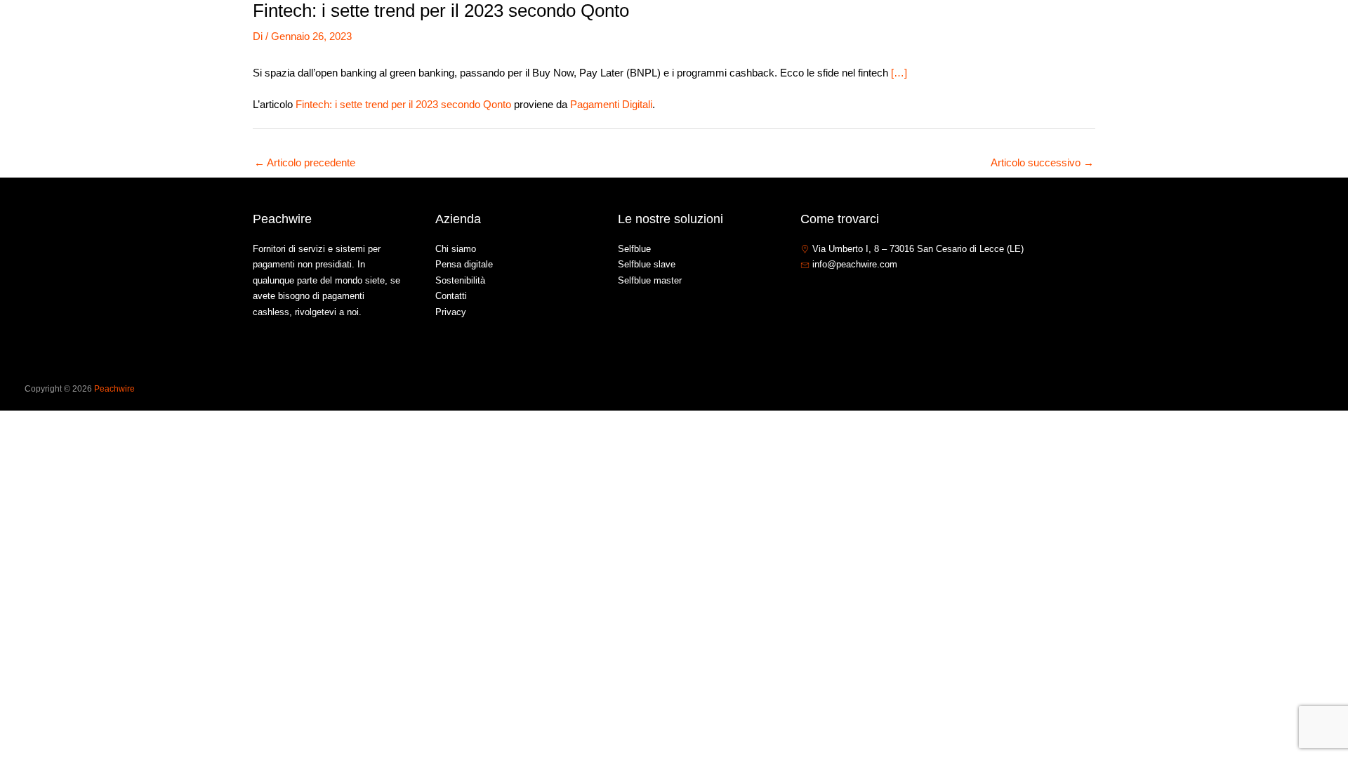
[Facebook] (806, 294)
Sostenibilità (460, 280)
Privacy (450, 312)
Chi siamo (1043, 30)
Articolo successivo (1042, 162)
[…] (899, 73)
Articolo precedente (304, 162)
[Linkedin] (848, 294)
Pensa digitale (464, 264)
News (1176, 30)
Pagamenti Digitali (611, 104)
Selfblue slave (646, 264)
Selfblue (634, 249)
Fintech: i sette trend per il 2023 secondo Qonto (403, 104)
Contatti (1228, 30)
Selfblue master (650, 280)
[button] (1135, 31)
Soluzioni (1108, 30)
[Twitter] (827, 294)
